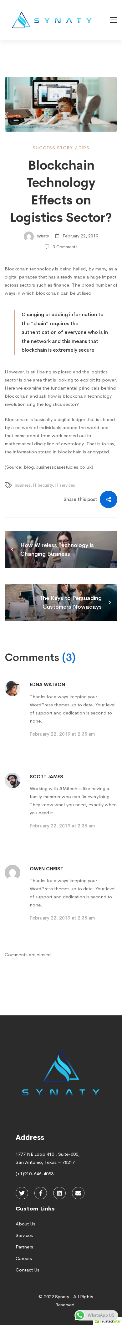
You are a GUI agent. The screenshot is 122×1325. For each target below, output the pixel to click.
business (23, 485)
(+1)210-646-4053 (34, 1174)
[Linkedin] (59, 1193)
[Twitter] (22, 1193)
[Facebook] (40, 1193)
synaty (42, 236)
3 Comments (65, 247)
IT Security (43, 485)
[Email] (78, 1193)
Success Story (53, 148)
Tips (84, 148)
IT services (65, 485)
